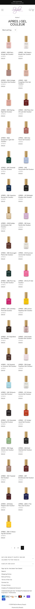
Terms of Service (7, 579)
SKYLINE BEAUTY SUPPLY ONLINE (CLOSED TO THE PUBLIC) (13, 558)
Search (4, 571)
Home (17, 17)
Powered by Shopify (17, 607)
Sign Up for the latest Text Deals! (12, 568)
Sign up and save (8, 563)
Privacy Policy (6, 585)
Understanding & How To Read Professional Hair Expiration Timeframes (17, 591)
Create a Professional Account (11, 588)
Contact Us (5, 582)
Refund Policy (6, 577)
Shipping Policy (6, 574)
